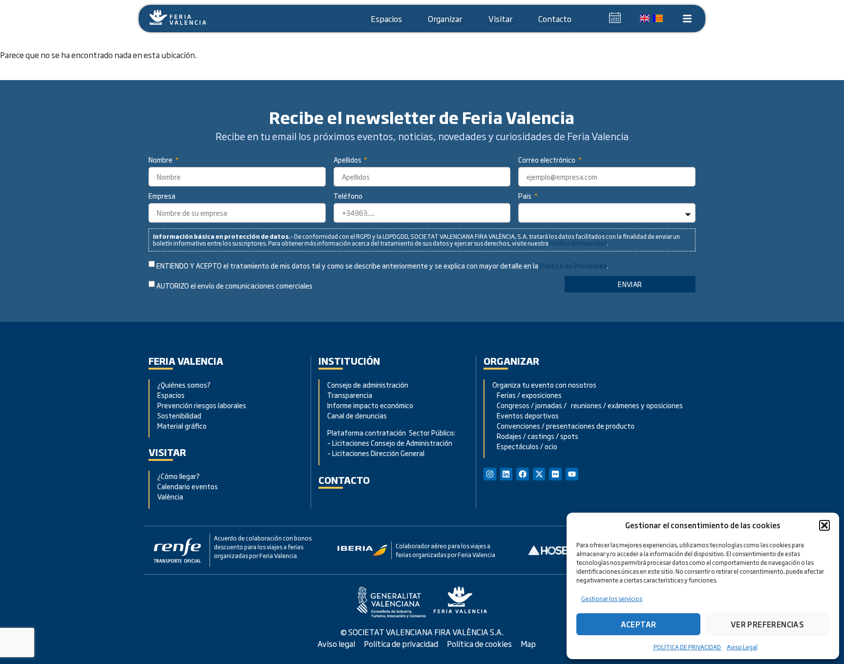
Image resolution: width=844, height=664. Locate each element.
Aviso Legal (742, 647)
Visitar (500, 18)
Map (528, 643)
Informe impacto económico (370, 405)
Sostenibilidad (179, 415)
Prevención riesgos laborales (201, 405)
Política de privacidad (401, 643)
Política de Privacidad (578, 243)
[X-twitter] (539, 474)
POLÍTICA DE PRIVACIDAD (688, 647)
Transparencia (349, 395)
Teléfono (348, 196)
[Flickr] (555, 474)
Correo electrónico (547, 160)
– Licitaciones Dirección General (375, 453)
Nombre (161, 160)
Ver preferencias (767, 624)
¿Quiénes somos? (184, 384)
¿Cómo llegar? (179, 476)
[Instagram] (490, 474)
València (170, 496)
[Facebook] (522, 474)
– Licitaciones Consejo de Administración (389, 442)
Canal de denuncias (357, 415)
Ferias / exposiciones (527, 395)
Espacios (386, 18)
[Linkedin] (506, 474)
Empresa (161, 196)
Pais (525, 196)
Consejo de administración (367, 384)
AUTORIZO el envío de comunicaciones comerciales (234, 286)
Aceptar (638, 624)
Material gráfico (182, 425)
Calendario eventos (187, 486)
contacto (344, 480)
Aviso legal (336, 643)
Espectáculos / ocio (524, 446)
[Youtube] (572, 474)
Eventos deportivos (528, 415)
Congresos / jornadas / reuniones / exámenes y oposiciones (587, 405)
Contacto (554, 18)
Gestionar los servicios (611, 598)
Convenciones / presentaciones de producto (563, 425)
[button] (824, 525)
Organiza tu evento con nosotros (545, 384)
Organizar (445, 18)
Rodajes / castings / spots (535, 436)
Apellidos (348, 160)
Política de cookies (479, 643)
